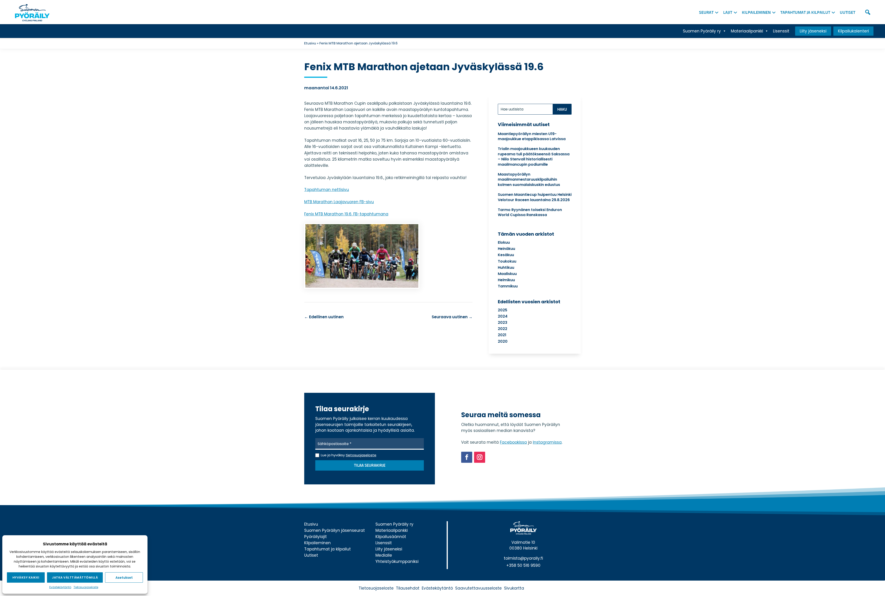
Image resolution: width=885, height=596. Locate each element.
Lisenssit (781, 31)
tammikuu (508, 286)
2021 (502, 335)
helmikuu (506, 280)
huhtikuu (506, 267)
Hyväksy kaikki (25, 577)
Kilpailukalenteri (853, 31)
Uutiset (847, 13)
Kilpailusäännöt (390, 536)
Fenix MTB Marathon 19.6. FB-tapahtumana (346, 214)
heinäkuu (506, 248)
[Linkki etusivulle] (31, 11)
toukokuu (507, 261)
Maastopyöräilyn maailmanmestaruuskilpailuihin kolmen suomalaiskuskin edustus (529, 179)
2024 (502, 316)
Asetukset (124, 577)
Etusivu (310, 43)
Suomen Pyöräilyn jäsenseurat (334, 530)
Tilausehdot (407, 588)
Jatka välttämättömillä (75, 577)
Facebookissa (513, 442)
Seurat (706, 13)
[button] (867, 12)
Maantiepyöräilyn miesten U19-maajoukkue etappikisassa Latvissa (532, 136)
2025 (502, 310)
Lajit (727, 13)
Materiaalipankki (747, 31)
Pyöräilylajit (315, 536)
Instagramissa (547, 442)
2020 (502, 341)
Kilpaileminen (756, 13)
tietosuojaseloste (361, 455)
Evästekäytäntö (60, 587)
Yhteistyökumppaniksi (397, 561)
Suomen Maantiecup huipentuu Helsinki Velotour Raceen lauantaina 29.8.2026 (535, 197)
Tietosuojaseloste (86, 587)
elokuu (504, 242)
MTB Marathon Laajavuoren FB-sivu (339, 202)
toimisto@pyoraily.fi (523, 558)
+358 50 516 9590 (523, 565)
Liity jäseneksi (813, 31)
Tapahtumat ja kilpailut (805, 13)
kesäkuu (506, 254)
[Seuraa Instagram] (479, 457)
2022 (502, 328)
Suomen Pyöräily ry (702, 31)
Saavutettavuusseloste (478, 588)
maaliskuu (507, 273)
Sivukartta (514, 588)
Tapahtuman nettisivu (326, 189)
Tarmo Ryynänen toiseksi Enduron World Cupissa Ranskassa (530, 212)
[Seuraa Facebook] (466, 457)
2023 (502, 322)
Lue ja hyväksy (348, 455)
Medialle (383, 555)
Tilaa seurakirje (369, 466)
